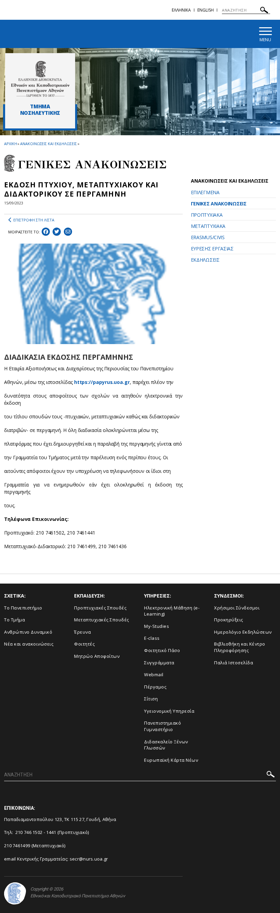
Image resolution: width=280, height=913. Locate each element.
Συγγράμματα (159, 663)
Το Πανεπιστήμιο (23, 608)
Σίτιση (151, 699)
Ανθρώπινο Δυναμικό (28, 632)
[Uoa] (15, 893)
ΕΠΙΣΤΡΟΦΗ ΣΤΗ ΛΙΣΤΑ (33, 219)
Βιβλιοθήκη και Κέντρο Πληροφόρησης (239, 647)
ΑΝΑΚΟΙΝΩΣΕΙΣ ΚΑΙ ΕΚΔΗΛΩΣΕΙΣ (48, 143)
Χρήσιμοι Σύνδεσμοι (237, 608)
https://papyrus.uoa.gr (102, 382)
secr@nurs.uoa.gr (89, 859)
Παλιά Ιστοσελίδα (233, 663)
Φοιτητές (84, 644)
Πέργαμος (155, 687)
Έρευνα (82, 632)
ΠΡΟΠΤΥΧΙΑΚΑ (207, 215)
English (205, 10)
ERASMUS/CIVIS (208, 237)
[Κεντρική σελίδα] (40, 78)
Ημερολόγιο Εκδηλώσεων (243, 632)
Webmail (154, 674)
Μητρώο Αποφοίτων (97, 656)
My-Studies (156, 626)
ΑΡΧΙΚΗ (10, 143)
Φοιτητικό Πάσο (162, 650)
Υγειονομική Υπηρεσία (169, 711)
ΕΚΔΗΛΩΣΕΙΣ (205, 260)
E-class (152, 638)
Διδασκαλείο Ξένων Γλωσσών (166, 745)
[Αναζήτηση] (264, 11)
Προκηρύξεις (228, 620)
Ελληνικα (181, 10)
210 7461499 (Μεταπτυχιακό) (35, 845)
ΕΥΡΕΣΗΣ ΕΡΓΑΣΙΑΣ (212, 248)
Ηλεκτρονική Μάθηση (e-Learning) (171, 611)
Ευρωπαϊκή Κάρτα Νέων (171, 760)
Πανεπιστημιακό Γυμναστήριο (162, 726)
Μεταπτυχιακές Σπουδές (101, 620)
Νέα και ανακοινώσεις (28, 644)
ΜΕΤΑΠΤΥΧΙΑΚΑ (208, 226)
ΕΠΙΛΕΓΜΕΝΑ (205, 192)
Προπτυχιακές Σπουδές (100, 608)
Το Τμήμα (14, 620)
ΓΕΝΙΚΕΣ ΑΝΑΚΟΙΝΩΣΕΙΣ (219, 203)
